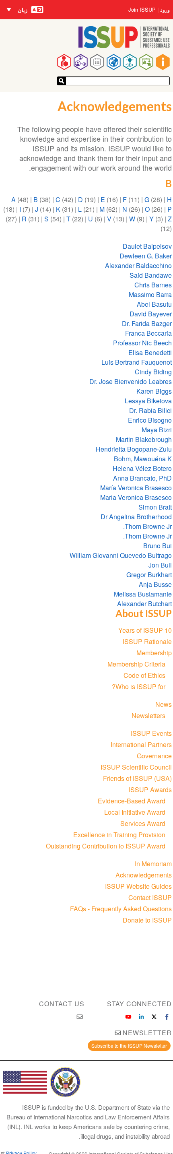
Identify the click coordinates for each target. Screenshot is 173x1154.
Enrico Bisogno (150, 420)
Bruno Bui (157, 545)
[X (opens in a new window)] (154, 1017)
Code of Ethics (144, 675)
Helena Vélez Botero (142, 468)
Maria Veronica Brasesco (136, 497)
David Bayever (151, 313)
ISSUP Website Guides (138, 886)
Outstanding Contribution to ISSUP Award (105, 846)
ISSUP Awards (150, 789)
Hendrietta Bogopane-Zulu (134, 449)
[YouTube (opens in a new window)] (128, 1017)
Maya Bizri (157, 429)
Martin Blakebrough (144, 439)
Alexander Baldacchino (138, 265)
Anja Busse (155, 584)
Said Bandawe (149, 275)
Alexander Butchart (144, 603)
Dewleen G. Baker (145, 255)
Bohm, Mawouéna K (143, 458)
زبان (22, 10)
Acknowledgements (143, 874)
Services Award (142, 823)
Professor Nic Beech (142, 342)
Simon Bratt (155, 507)
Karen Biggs (154, 391)
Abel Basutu (154, 304)
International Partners (141, 744)
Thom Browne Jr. (147, 526)
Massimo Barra (150, 294)
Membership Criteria (136, 664)
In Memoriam (153, 863)
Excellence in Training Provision (119, 834)
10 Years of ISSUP (145, 630)
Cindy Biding (153, 371)
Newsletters (148, 715)
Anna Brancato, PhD (142, 478)
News (163, 704)
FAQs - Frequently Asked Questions (121, 908)
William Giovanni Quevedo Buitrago (121, 555)
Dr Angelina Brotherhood (136, 516)
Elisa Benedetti (149, 352)
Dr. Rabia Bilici (150, 410)
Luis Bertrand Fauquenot (136, 362)
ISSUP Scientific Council (136, 767)
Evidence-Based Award (131, 800)
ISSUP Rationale (147, 641)
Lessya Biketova (148, 400)
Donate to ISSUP (147, 920)
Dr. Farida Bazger (147, 323)
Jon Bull (160, 565)
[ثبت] (61, 80)
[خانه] (124, 45)
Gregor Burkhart (149, 574)
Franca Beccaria (148, 333)
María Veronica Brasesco (136, 487)
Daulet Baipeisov (147, 246)
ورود (165, 9)
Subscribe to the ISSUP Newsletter (129, 1045)
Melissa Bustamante (143, 594)
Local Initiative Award (134, 812)
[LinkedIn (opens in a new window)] (141, 1017)
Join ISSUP (142, 9)
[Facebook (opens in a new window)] (167, 1017)
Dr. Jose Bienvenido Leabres (130, 381)
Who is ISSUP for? (138, 686)
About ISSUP (143, 613)
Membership (154, 652)
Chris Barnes (153, 284)
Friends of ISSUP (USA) (137, 778)
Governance (154, 755)
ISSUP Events (151, 733)
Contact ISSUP (150, 897)
